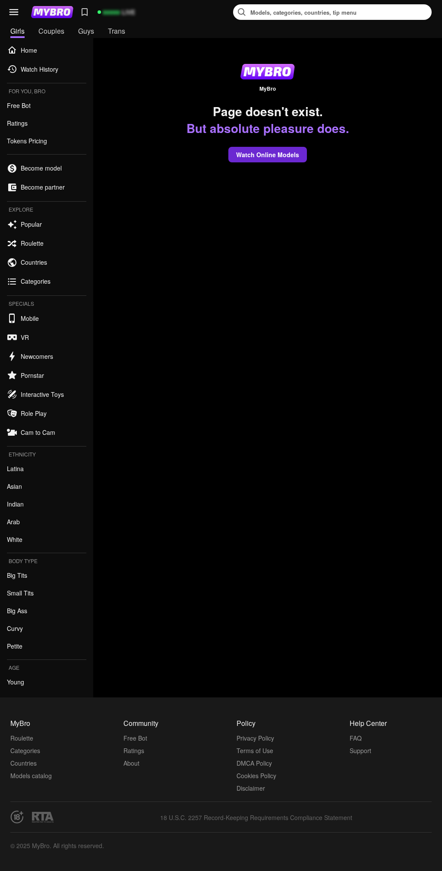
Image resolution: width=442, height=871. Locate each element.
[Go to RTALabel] (43, 817)
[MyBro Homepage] (52, 12)
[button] (14, 12)
